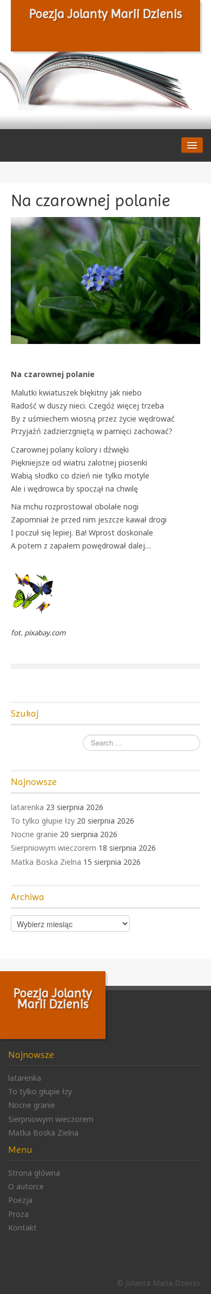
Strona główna (34, 1173)
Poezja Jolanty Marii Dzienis (105, 13)
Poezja (20, 1200)
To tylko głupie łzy (43, 820)
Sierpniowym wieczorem (53, 848)
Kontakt (22, 1227)
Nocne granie (34, 834)
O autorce (26, 1186)
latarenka (27, 807)
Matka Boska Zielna (46, 862)
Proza (18, 1214)
